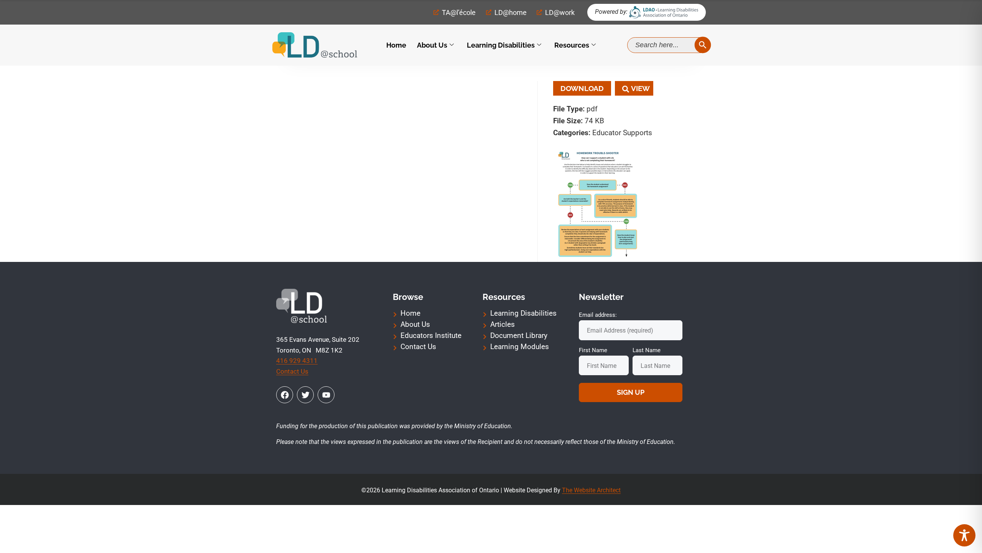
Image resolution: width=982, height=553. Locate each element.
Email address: (598, 314)
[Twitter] (305, 394)
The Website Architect (591, 490)
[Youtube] (326, 394)
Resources (571, 45)
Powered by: (611, 11)
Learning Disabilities (501, 45)
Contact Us (292, 371)
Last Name (647, 350)
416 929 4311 (297, 360)
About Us (432, 45)
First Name (593, 350)
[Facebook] (284, 394)
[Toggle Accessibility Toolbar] (964, 535)
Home (396, 45)
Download (582, 88)
